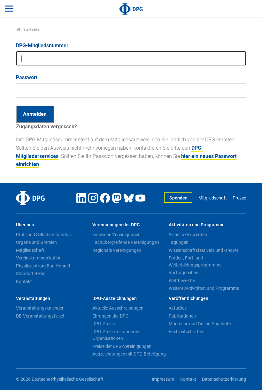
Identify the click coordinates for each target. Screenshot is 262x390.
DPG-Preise (103, 323)
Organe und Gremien (36, 242)
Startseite (30, 29)
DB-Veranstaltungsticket (40, 316)
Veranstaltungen (33, 298)
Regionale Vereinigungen (116, 250)
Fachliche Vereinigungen (116, 234)
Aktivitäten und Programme (197, 225)
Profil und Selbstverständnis (44, 234)
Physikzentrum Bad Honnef (43, 265)
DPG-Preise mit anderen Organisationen (115, 335)
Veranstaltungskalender (40, 308)
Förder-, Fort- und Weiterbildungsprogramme (195, 261)
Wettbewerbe (182, 280)
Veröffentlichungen (188, 298)
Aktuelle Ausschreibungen (117, 308)
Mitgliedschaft (212, 198)
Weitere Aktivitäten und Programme (204, 288)
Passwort (26, 77)
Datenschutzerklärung (224, 379)
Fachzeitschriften (186, 331)
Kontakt (24, 281)
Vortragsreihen (183, 272)
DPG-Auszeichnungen (114, 298)
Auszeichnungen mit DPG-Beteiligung (129, 353)
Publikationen (182, 316)
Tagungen (179, 242)
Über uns (25, 225)
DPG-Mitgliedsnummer (42, 45)
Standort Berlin (31, 273)
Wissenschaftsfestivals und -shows (203, 250)
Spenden (178, 198)
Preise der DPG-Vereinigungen (121, 346)
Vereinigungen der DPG (116, 225)
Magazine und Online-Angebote (200, 323)
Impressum (163, 379)
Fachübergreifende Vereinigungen (125, 242)
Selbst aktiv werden (188, 234)
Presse (239, 198)
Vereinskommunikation (39, 257)
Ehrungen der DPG (110, 316)
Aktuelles (178, 308)
